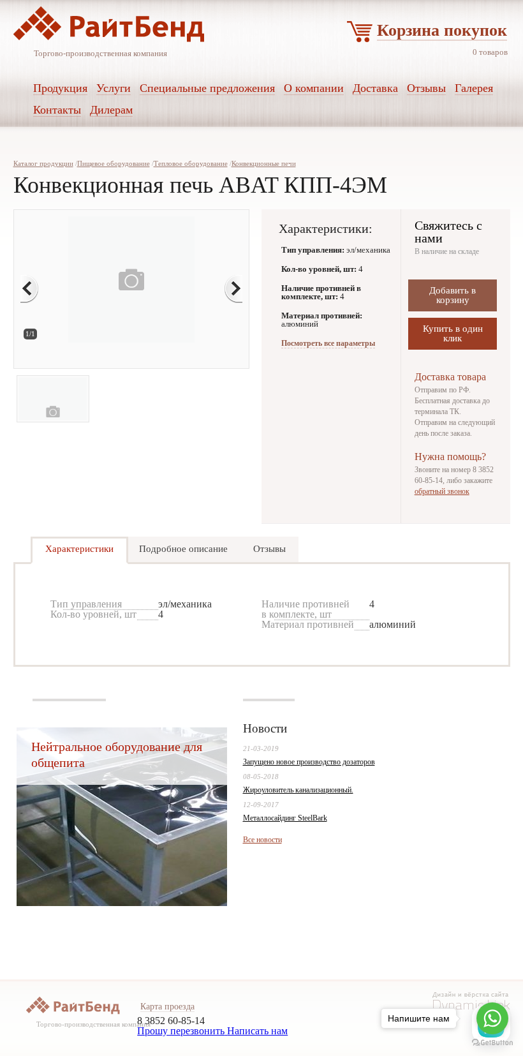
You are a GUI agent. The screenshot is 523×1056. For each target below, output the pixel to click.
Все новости (262, 839)
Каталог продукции (43, 163)
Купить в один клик (453, 333)
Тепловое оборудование (191, 163)
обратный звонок (442, 491)
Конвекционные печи (264, 163)
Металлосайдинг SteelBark (285, 818)
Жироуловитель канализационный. (298, 789)
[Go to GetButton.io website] (492, 1043)
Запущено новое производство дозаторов (309, 761)
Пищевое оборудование (113, 163)
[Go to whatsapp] (492, 1018)
